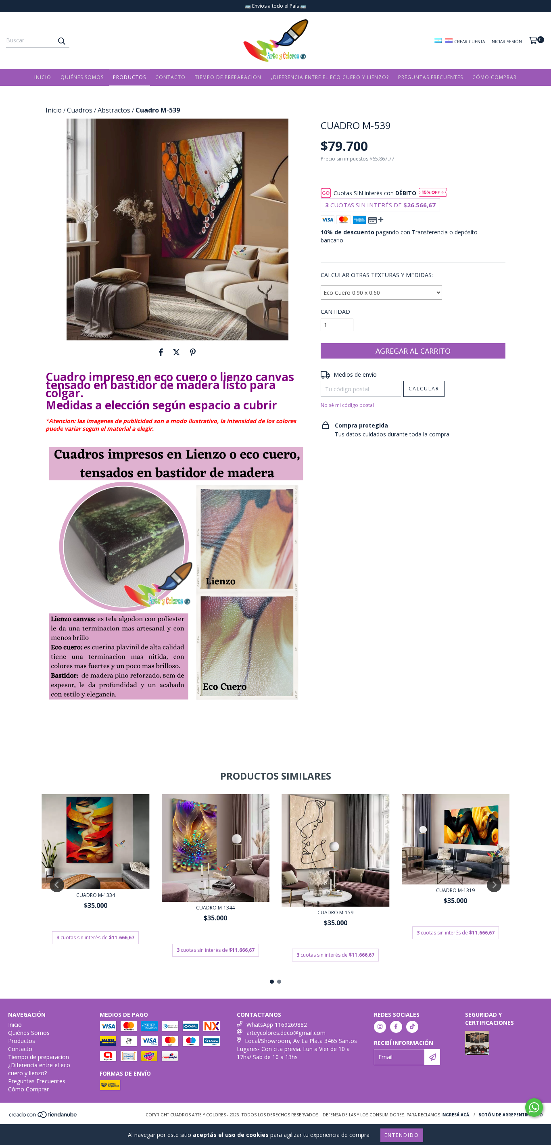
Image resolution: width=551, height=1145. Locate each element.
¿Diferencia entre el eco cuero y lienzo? (330, 77)
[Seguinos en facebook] (396, 1027)
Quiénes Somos (82, 77)
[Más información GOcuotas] (433, 193)
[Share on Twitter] (176, 352)
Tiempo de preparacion (228, 77)
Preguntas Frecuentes (430, 77)
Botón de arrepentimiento (510, 1115)
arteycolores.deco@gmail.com (286, 1033)
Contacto (170, 77)
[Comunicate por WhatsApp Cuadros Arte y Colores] (534, 1107)
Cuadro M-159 (335, 912)
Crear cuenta (469, 41)
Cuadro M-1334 (95, 895)
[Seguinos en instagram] (380, 1027)
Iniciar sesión (506, 41)
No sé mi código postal (347, 405)
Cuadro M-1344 (215, 907)
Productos (129, 77)
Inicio (42, 77)
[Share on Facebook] (161, 352)
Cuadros (79, 110)
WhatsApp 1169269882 (276, 1024)
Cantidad (335, 311)
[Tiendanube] (43, 1117)
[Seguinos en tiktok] (412, 1027)
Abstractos (114, 110)
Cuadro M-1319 (455, 890)
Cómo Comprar (494, 77)
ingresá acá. (455, 1115)
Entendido (401, 1135)
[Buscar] (61, 40)
